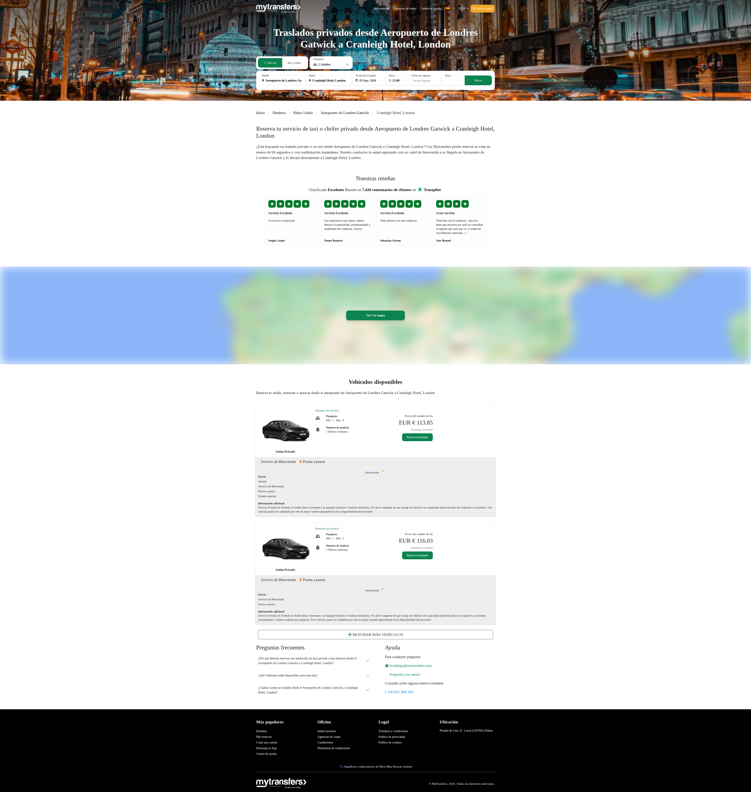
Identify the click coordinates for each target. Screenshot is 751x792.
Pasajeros (319, 59)
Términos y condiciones (393, 731)
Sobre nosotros (326, 731)
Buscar (478, 80)
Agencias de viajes (404, 8)
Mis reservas (381, 8)
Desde (265, 75)
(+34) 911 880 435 (399, 692)
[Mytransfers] (278, 8)
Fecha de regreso (421, 75)
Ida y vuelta (294, 62)
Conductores (325, 742)
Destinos (261, 731)
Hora (391, 75)
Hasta (312, 75)
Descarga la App (266, 748)
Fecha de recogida (366, 75)
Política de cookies (390, 742)
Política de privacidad (391, 736)
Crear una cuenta (266, 742)
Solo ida (271, 62)
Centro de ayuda (430, 8)
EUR (462, 8)
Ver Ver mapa (375, 315)
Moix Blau (385, 766)
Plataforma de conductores (333, 748)
